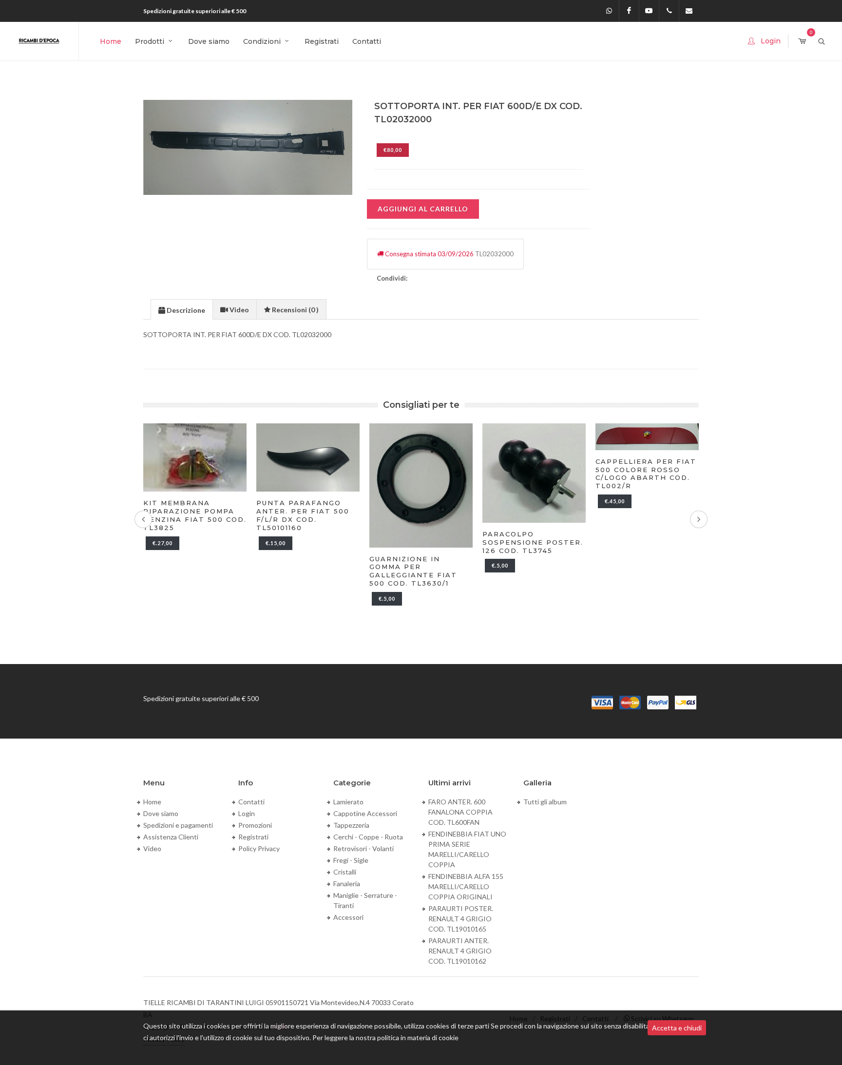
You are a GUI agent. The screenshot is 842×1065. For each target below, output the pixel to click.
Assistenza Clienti (170, 837)
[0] (802, 42)
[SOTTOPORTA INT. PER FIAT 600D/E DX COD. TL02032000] (248, 147)
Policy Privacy (259, 848)
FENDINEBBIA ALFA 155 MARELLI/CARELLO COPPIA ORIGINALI (465, 886)
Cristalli (344, 872)
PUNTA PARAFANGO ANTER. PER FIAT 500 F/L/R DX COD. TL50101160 (302, 515)
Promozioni (255, 825)
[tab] (182, 309)
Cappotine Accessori (365, 813)
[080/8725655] (669, 10)
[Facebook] (629, 10)
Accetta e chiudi (677, 1028)
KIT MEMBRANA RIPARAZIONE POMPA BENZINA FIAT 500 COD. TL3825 (195, 515)
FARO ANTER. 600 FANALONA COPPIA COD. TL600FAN (460, 812)
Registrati (253, 837)
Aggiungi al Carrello (423, 209)
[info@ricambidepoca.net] (689, 10)
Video (152, 848)
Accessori (348, 917)
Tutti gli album (545, 802)
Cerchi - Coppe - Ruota (368, 837)
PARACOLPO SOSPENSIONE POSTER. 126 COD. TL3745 (532, 542)
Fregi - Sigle (350, 860)
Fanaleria (346, 883)
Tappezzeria (351, 825)
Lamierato (348, 802)
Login (246, 813)
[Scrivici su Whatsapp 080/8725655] (609, 10)
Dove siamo (160, 813)
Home (152, 802)
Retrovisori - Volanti (363, 848)
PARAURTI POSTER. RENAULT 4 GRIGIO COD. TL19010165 (460, 918)
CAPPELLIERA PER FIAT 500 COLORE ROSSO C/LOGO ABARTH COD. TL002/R (645, 473)
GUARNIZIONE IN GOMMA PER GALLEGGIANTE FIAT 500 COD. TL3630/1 (413, 571)
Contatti (251, 802)
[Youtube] (649, 10)
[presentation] (181, 310)
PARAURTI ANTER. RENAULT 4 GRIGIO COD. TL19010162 (460, 950)
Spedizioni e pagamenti (178, 825)
